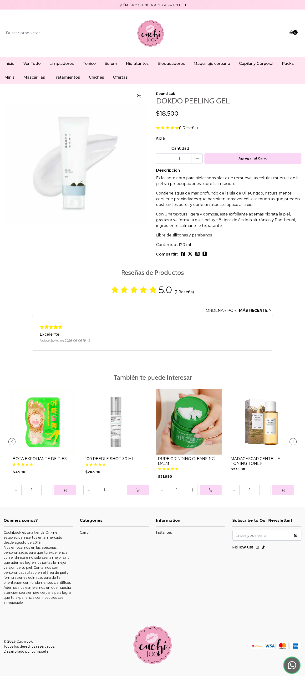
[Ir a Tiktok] (263, 548)
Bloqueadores (171, 63)
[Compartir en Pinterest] (197, 253)
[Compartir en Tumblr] (205, 253)
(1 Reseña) (188, 128)
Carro (84, 532)
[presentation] (11, 441)
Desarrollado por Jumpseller (27, 651)
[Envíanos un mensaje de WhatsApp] (292, 665)
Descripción (168, 170)
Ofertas (120, 77)
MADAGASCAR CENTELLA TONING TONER (255, 461)
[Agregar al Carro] (65, 490)
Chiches (96, 77)
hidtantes (164, 532)
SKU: (160, 139)
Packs (288, 63)
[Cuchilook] (152, 33)
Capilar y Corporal (256, 63)
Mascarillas (34, 77)
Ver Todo (32, 63)
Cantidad (180, 148)
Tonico (89, 63)
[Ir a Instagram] (257, 548)
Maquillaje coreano (211, 63)
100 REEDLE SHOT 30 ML (109, 458)
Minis (9, 77)
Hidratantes (137, 63)
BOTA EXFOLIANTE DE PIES (40, 458)
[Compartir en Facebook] (183, 253)
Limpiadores (61, 63)
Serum (111, 63)
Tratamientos (67, 77)
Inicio (9, 63)
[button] (239, 310)
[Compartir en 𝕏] (190, 253)
